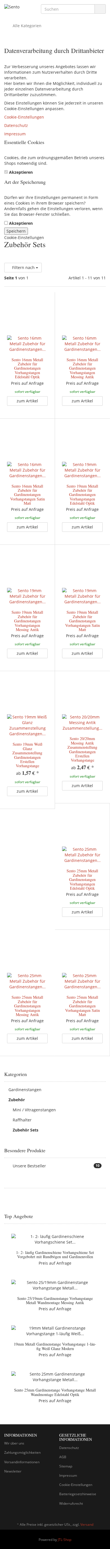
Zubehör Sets (25, 1130)
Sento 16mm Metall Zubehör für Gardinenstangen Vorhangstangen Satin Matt (27, 494)
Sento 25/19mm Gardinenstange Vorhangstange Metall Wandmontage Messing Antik (55, 1300)
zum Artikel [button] (27, 401)
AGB (62, 1457)
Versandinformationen (21, 1462)
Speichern (16, 231)
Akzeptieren (21, 172)
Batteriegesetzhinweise (77, 1494)
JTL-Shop (64, 1539)
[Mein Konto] (100, 26)
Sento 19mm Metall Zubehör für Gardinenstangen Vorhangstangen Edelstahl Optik (82, 494)
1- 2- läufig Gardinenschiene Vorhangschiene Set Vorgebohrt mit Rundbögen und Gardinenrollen (55, 1254)
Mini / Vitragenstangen (34, 1109)
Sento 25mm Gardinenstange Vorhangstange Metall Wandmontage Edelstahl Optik (55, 1392)
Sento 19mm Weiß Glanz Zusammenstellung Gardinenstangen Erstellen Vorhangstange (27, 754)
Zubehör (16, 1099)
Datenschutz (16, 125)
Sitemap (65, 1466)
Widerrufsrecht (71, 1503)
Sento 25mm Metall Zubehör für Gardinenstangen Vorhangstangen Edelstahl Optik (82, 879)
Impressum (15, 133)
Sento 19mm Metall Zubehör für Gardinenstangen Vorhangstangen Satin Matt (82, 620)
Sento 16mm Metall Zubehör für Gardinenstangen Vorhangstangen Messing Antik (82, 368)
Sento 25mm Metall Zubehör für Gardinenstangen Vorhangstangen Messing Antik (27, 1005)
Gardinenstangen (24, 1089)
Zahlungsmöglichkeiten (22, 1452)
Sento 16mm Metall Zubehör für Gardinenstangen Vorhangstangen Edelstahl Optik (27, 368)
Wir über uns (14, 1443)
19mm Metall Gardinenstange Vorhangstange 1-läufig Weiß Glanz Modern (55, 1346)
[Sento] (18, 7)
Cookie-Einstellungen (24, 117)
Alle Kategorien (26, 25)
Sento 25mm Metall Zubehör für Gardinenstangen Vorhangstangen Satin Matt (82, 1005)
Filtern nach (23, 267)
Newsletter (12, 1471)
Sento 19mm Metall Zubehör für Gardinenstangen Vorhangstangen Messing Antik (27, 620)
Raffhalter (22, 1120)
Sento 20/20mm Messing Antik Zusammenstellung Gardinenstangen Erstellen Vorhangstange (82, 749)
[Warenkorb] (85, 26)
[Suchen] (100, 9)
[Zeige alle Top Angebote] (104, 1216)
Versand (86, 1524)
